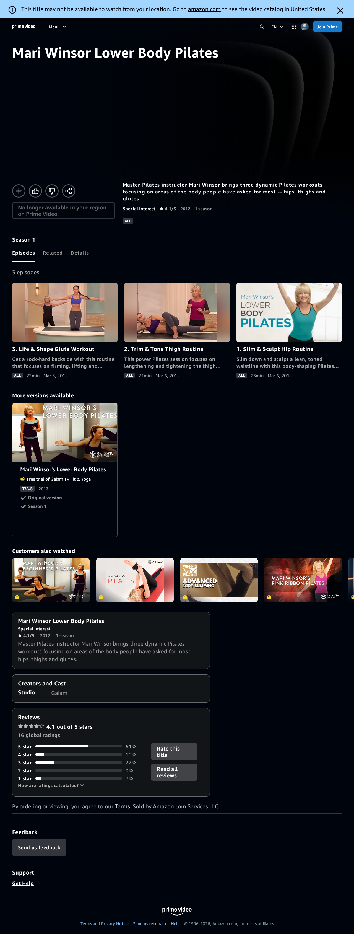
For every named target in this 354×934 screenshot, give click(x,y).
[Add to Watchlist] (18, 191)
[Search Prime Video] (262, 27)
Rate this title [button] (168, 751)
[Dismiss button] (340, 10)
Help (175, 923)
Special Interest (139, 208)
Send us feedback (149, 923)
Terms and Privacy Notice (104, 923)
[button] (51, 785)
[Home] (23, 26)
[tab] (23, 253)
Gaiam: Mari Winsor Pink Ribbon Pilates (303, 580)
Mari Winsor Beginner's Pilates (51, 580)
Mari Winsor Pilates (135, 580)
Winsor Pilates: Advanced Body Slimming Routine (219, 580)
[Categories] (293, 27)
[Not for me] (52, 191)
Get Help (23, 883)
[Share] (68, 191)
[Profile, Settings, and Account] (304, 27)
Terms (122, 806)
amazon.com (204, 9)
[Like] (35, 191)
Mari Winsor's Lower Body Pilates (65, 432)
